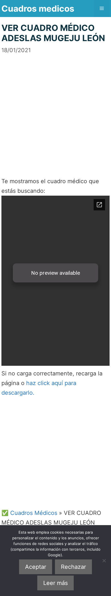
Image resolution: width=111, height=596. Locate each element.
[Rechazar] (104, 560)
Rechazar (73, 566)
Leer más (55, 583)
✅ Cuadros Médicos (29, 513)
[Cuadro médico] (55, 281)
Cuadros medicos (37, 8)
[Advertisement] (55, 109)
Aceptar (35, 566)
